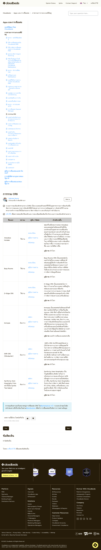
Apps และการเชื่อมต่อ (21, 13)
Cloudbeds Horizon (83, 499)
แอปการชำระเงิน (13, 156)
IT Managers (32, 518)
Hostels (30, 511)
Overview (31, 492)
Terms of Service (6, 532)
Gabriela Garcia (13, 198)
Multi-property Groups (35, 506)
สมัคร (30, 317)
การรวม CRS (12, 114)
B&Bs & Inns (31, 513)
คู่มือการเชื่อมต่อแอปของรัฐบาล (13, 183)
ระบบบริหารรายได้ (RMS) (13, 163)
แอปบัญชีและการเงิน (14, 98)
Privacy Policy (17, 532)
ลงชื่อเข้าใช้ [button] (94, 3)
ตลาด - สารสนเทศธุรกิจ (14, 105)
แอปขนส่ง (11, 168)
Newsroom (80, 510)
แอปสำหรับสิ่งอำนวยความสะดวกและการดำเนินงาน (14, 119)
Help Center (56, 516)
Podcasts (55, 501)
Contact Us (80, 515)
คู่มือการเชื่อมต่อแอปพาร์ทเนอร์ (14, 172)
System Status (51, 3)
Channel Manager (7, 496)
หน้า (47, 406)
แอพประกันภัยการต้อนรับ (13, 139)
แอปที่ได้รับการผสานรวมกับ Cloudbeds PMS (14, 81)
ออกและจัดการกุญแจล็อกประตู (14, 54)
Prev (6, 428)
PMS (3, 492)
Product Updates (57, 518)
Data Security (26, 532)
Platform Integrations (83, 492)
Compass (55, 520)
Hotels (30, 504)
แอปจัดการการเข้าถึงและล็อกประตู (14, 94)
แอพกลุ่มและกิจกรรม (14, 129)
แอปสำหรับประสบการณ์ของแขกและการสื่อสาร (14, 133)
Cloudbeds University (59, 523)
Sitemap (52, 532)
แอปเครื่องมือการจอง (14, 101)
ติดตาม (68, 199)
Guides (54, 496)
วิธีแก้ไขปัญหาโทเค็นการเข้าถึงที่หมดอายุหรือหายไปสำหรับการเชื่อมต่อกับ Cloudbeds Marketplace (14, 63)
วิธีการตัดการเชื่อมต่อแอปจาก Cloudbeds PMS (14, 49)
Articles (54, 494)
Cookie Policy (36, 532)
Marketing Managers (34, 523)
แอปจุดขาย (11, 159)
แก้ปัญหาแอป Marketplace (12, 76)
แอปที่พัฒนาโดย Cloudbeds (10, 28)
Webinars (55, 506)
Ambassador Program (83, 494)
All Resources (56, 492)
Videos (54, 504)
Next (68, 428)
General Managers (34, 516)
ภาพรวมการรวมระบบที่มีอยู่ (41, 13)
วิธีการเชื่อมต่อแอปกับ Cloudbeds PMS (14, 43)
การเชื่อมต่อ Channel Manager (14, 110)
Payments (5, 494)
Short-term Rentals (34, 509)
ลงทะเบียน (31, 233)
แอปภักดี (10, 148)
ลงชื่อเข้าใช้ (11, 449)
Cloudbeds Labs (33, 494)
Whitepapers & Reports (59, 508)
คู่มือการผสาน (33, 238)
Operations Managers (35, 525)
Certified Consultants (83, 496)
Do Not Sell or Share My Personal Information (14, 535)
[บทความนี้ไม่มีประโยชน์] (33, 418)
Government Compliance (60, 525)
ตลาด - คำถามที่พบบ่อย (14, 71)
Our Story (80, 505)
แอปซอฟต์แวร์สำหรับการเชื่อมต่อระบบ (14, 144)
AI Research (31, 496)
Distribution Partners (8, 501)
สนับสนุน (31, 243)
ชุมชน (61, 3)
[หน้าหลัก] (11, 3)
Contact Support (71, 3)
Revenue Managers (34, 520)
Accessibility (45, 532)
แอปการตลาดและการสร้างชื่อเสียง (14, 152)
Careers (79, 508)
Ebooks (54, 499)
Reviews (79, 513)
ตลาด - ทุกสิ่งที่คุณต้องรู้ (15, 38)
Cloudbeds (7, 13)
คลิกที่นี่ (8, 214)
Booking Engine (6, 499)
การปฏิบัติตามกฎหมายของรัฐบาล (14, 177)
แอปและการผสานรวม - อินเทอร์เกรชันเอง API (14, 88)
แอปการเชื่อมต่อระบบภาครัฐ (14, 124)
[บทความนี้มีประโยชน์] (27, 418)
